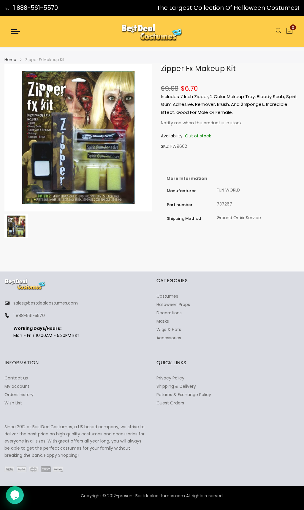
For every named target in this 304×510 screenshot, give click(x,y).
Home (10, 59)
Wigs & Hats (168, 329)
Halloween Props (173, 304)
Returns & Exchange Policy (183, 395)
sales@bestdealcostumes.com (45, 303)
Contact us (16, 378)
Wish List (13, 403)
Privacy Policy (170, 378)
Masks (162, 321)
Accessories (168, 338)
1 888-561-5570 (35, 8)
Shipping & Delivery (176, 386)
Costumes (167, 296)
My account (16, 386)
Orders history (19, 395)
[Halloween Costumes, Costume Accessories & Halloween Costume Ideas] (152, 31)
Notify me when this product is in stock (201, 123)
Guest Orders (170, 403)
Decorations (169, 313)
